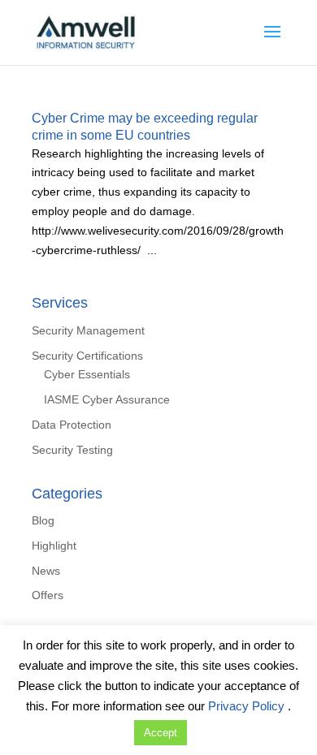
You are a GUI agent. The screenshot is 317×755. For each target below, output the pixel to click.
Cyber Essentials (87, 374)
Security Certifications (87, 355)
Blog (43, 520)
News (46, 570)
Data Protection (71, 424)
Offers (47, 595)
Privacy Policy (248, 706)
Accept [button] (160, 733)
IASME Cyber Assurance (107, 399)
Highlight (54, 545)
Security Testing (72, 449)
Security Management (88, 330)
